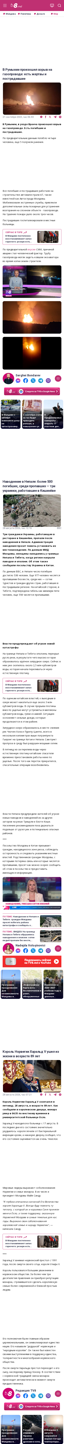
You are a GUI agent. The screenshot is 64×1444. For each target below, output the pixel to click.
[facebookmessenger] (41, 117)
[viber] (60, 117)
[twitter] (50, 117)
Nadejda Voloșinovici (30, 945)
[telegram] (55, 117)
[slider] (32, 295)
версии (32, 249)
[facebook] (45, 117)
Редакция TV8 (26, 1390)
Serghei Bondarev (28, 375)
